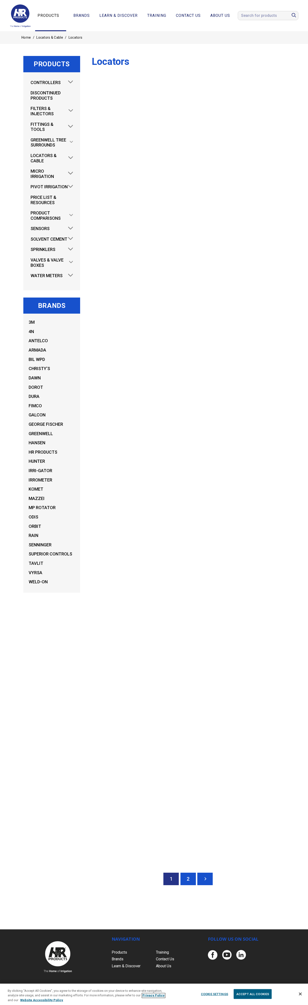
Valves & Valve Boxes (47, 262)
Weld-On (38, 581)
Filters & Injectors (42, 111)
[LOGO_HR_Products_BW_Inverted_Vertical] (58, 957)
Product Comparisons (46, 215)
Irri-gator (40, 470)
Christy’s (39, 368)
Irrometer (40, 479)
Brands (81, 15)
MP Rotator (42, 507)
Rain (33, 535)
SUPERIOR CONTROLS (50, 553)
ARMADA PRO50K (238, 182)
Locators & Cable (49, 37)
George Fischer (46, 424)
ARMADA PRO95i (137, 502)
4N (31, 331)
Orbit (35, 526)
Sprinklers (43, 249)
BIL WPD (37, 359)
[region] (154, 994)
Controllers (46, 82)
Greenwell (41, 433)
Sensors (40, 228)
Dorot (36, 387)
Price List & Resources (43, 200)
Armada (37, 350)
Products (48, 15)
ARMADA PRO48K (137, 342)
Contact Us (188, 15)
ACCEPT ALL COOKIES (252, 994)
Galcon (37, 414)
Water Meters (47, 275)
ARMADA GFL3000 (137, 662)
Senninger (40, 544)
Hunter (37, 461)
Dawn (35, 377)
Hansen (37, 442)
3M (32, 322)
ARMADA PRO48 (239, 342)
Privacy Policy (153, 995)
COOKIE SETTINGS (214, 994)
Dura (34, 396)
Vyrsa (35, 572)
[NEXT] (205, 879)
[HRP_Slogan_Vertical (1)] (20, 16)
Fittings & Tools (42, 127)
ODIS (33, 516)
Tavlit (36, 563)
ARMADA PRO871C (239, 662)
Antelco (38, 340)
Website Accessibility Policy (41, 1000)
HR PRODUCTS (43, 452)
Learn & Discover (118, 15)
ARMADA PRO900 (238, 502)
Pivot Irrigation (49, 186)
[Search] (294, 15)
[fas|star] (212, 955)
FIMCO (35, 405)
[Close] (300, 994)
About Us (220, 15)
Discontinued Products (46, 95)
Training (156, 15)
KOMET (36, 489)
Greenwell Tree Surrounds (48, 142)
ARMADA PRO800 (137, 823)
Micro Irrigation (42, 174)
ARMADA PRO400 (137, 182)
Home (26, 37)
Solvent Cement (49, 239)
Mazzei (37, 498)
